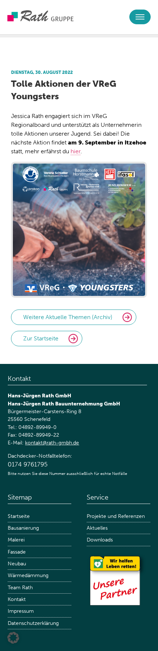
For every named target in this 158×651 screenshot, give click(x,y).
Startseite (19, 516)
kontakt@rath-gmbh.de (52, 443)
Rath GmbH (40, 15)
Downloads (100, 540)
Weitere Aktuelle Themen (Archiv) (67, 317)
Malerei (16, 540)
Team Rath (20, 587)
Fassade (17, 552)
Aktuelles (97, 528)
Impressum (21, 611)
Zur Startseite (40, 338)
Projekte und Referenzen (116, 516)
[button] (13, 638)
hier (75, 151)
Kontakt (17, 599)
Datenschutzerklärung (33, 623)
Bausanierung (23, 528)
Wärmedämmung (28, 575)
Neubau (17, 564)
